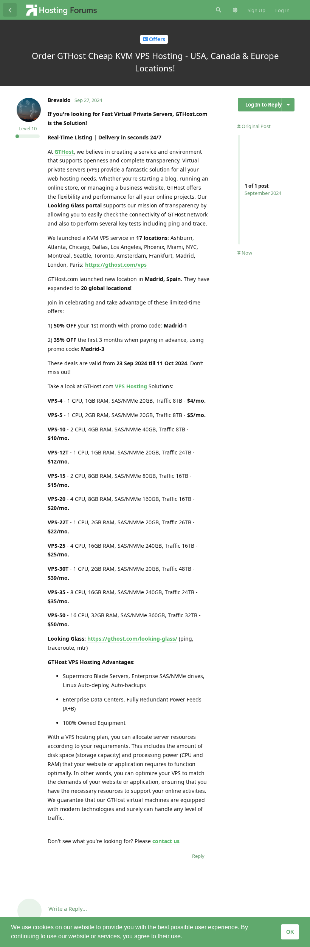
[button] (185, 937)
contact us (166, 841)
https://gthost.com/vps (116, 264)
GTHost (64, 151)
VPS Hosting (131, 386)
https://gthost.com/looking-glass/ (132, 638)
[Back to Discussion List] (10, 10)
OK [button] (290, 932)
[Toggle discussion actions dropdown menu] (288, 104)
